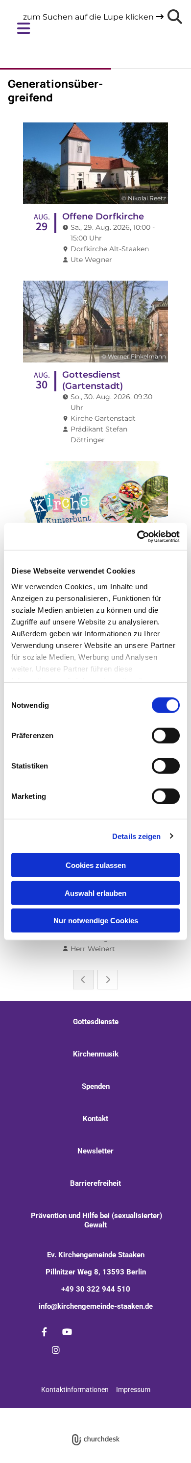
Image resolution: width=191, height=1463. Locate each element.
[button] (88, 28)
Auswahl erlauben (95, 892)
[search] (175, 17)
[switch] (166, 735)
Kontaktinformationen (75, 1389)
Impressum (133, 1389)
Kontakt (95, 1118)
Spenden (96, 1086)
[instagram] (55, 1350)
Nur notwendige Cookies (95, 920)
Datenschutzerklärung (81, 1413)
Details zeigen (136, 836)
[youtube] (67, 1332)
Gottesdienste (96, 1021)
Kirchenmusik (96, 1054)
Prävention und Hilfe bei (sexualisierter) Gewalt (95, 1220)
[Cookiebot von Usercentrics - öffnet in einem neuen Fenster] (137, 536)
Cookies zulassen (96, 865)
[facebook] (44, 1332)
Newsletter (95, 1151)
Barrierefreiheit (95, 1183)
